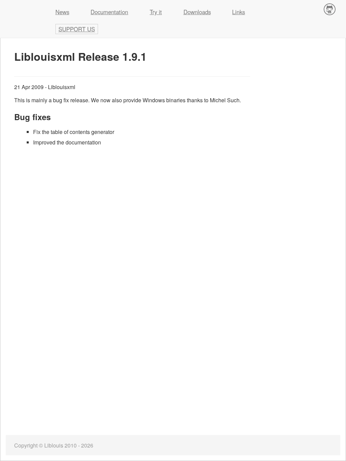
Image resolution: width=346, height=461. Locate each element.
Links (238, 12)
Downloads (197, 12)
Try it (156, 12)
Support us (76, 29)
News (62, 12)
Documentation (109, 12)
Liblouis (24, 8)
